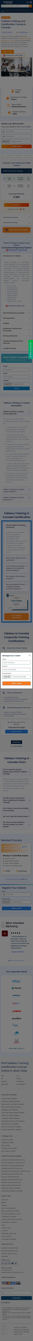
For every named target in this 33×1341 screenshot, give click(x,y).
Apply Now (16, 683)
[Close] (29, 655)
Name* (4, 659)
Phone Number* (6, 673)
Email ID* (4, 666)
